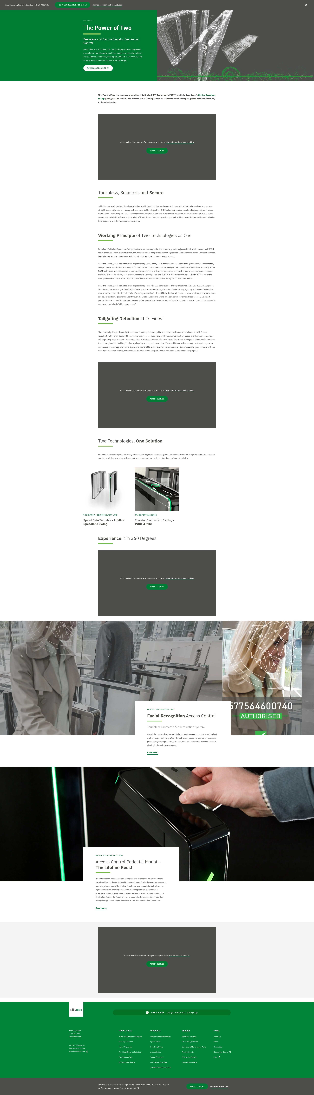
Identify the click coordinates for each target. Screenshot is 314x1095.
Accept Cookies (197, 1086)
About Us (217, 1036)
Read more (152, 752)
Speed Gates (155, 1042)
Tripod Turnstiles (156, 1057)
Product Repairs (188, 1052)
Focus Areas (87, 20)
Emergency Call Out (189, 1057)
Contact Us (218, 1047)
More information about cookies (180, 142)
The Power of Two (125, 1057)
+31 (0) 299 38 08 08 (77, 1045)
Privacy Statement (128, 1088)
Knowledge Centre (221, 1052)
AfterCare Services (189, 1036)
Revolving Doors (156, 1047)
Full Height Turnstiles (158, 1062)
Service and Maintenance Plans (194, 1047)
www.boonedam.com (77, 1051)
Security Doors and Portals (160, 1036)
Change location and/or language (107, 5)
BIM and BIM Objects (127, 1062)
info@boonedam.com (77, 1048)
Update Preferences (219, 1086)
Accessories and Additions (160, 1067)
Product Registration (190, 1042)
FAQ (215, 1057)
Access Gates (155, 1052)
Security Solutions (126, 1042)
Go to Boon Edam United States (73, 5)
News (216, 1042)
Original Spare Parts (189, 1062)
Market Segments (125, 1047)
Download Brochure (96, 68)
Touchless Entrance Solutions (130, 1052)
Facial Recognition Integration (130, 1036)
